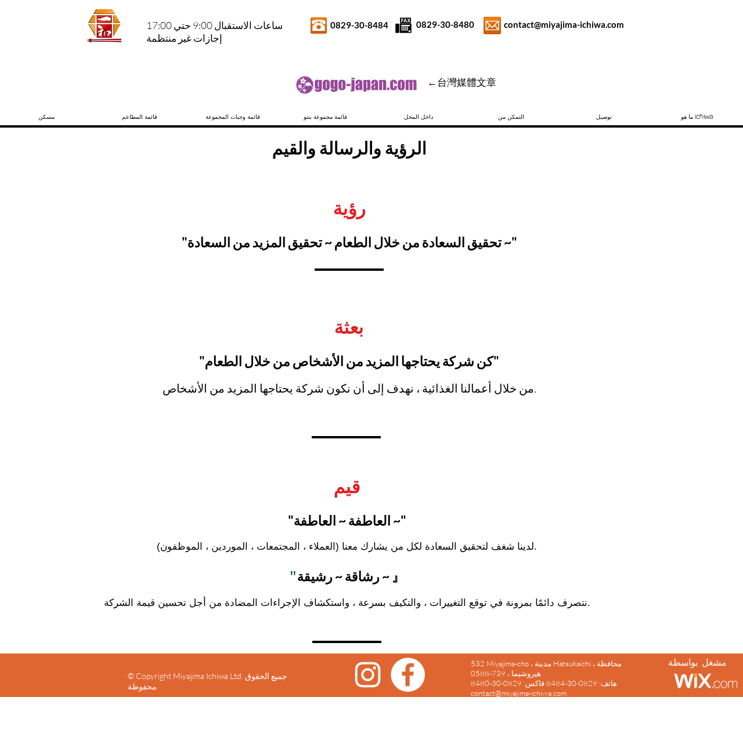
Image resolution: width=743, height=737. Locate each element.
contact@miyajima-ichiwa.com (564, 24)
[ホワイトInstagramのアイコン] (368, 675)
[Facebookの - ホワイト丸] (408, 675)
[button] (696, 116)
